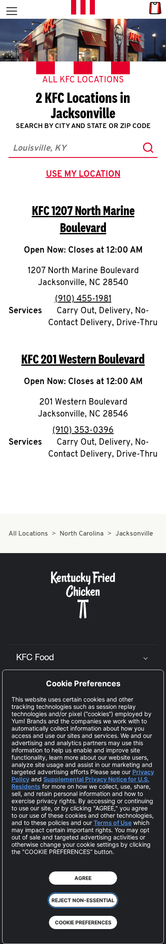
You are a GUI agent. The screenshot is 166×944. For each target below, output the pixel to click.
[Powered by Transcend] (15, 931)
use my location (85, 175)
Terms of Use (113, 822)
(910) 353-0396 (83, 430)
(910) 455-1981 (83, 299)
